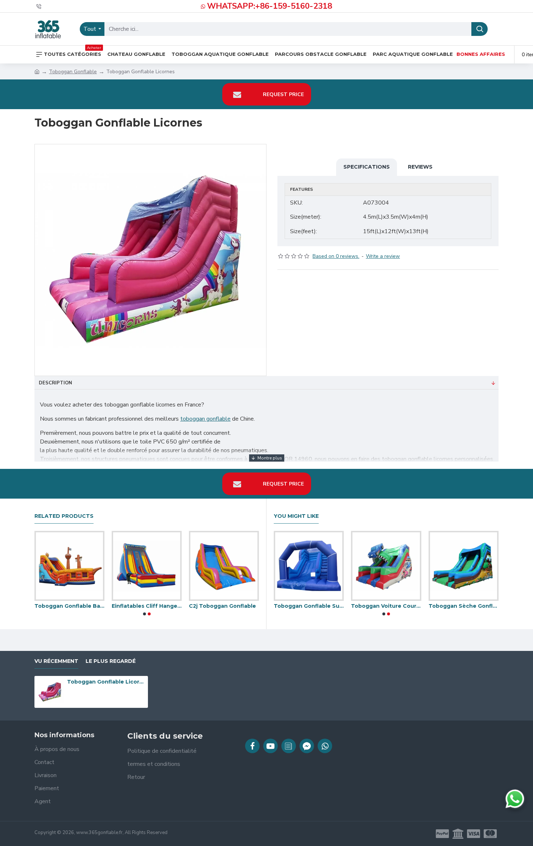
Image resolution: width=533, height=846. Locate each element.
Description (55, 383)
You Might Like (296, 516)
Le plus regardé (111, 661)
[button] (144, 613)
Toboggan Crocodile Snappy (76, 606)
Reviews (420, 167)
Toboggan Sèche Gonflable (487, 606)
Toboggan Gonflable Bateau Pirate (153, 606)
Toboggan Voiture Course (410, 606)
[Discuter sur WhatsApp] (515, 799)
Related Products (64, 516)
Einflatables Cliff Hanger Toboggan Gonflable (230, 606)
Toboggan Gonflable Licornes (106, 681)
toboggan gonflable (205, 419)
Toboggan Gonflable (73, 71)
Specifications (366, 167)
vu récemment (56, 661)
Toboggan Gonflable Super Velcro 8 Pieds (332, 606)
